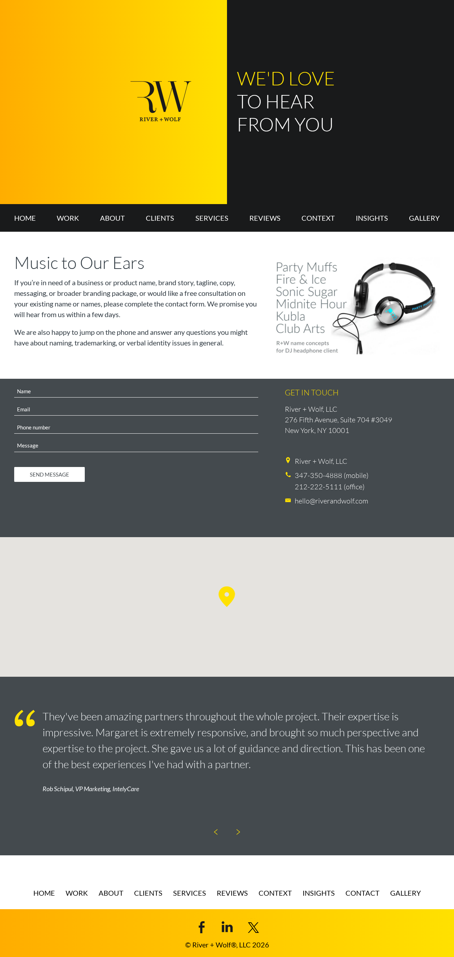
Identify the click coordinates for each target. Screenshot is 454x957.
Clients (160, 218)
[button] (226, 596)
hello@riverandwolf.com (331, 500)
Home (25, 218)
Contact (362, 893)
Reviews (265, 218)
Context (318, 218)
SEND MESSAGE (49, 474)
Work (68, 218)
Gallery (424, 218)
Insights (372, 218)
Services (211, 218)
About (112, 218)
